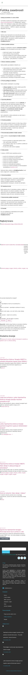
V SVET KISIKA (2, 357)
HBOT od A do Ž (2, 422)
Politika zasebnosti (8, 616)
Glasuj (9, 320)
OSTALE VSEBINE (8, 606)
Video (5, 604)
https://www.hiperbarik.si (7, 22)
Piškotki (5, 619)
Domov (5, 595)
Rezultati (3, 320)
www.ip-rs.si (14, 167)
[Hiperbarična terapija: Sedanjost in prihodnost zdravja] (12, 256)
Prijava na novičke (6, 552)
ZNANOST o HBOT (8, 601)
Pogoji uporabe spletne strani (10, 614)
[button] (2, 14)
